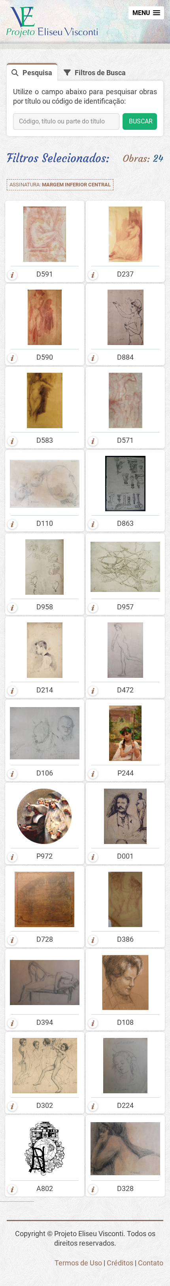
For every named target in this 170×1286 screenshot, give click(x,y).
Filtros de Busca (100, 73)
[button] (146, 12)
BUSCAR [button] (141, 121)
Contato (150, 1263)
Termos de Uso (78, 1263)
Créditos (120, 1263)
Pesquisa (37, 73)
